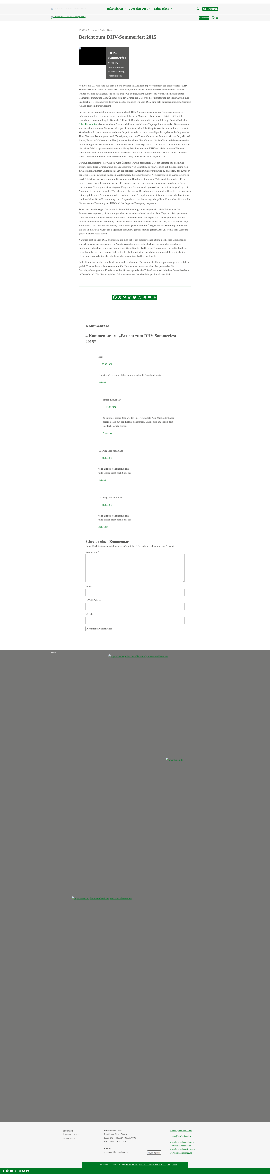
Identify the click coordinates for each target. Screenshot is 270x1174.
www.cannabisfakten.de (180, 1145)
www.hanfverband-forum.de (182, 1149)
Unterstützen (210, 8)
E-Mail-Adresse (94, 600)
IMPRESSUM (132, 1165)
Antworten (103, 382)
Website (90, 614)
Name (89, 586)
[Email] (149, 297)
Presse (174, 1165)
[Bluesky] (124, 297)
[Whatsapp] (129, 297)
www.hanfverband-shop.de (182, 1142)
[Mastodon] (134, 297)
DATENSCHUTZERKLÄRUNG (152, 1165)
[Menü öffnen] (217, 17)
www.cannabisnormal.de (181, 1153)
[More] (155, 297)
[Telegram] (144, 297)
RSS (168, 1165)
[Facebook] (114, 297)
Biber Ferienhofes (88, 124)
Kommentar (93, 552)
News (94, 30)
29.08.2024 (111, 407)
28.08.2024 (107, 364)
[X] (119, 297)
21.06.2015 (107, 458)
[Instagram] (139, 297)
